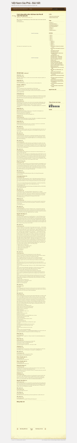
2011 (51, 40)
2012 (51, 38)
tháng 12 (52, 41)
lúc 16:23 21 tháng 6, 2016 (20, 362)
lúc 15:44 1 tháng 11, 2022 (20, 389)
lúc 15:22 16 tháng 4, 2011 (20, 94)
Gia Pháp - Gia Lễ (53, 60)
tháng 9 (52, 43)
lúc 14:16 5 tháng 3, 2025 (20, 393)
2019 (51, 35)
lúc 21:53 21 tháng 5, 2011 (20, 134)
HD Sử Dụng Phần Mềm (27, 17)
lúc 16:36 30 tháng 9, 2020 (20, 374)
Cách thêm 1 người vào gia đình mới (56, 63)
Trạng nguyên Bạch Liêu (54, 51)
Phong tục (51, 27)
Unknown (19, 115)
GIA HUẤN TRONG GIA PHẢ (55, 61)
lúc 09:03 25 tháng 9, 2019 (20, 366)
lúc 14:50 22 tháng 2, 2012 (20, 190)
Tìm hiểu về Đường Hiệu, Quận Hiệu (56, 62)
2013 (51, 37)
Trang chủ (31, 429)
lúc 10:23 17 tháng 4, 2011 (20, 122)
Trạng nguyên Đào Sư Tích (55, 55)
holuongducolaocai (21, 176)
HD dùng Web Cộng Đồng (54, 25)
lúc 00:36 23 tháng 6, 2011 (20, 162)
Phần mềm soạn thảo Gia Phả (54, 16)
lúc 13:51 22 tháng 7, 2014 (20, 294)
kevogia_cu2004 (20, 84)
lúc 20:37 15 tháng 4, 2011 (20, 76)
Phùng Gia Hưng (20, 365)
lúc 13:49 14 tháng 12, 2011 (20, 177)
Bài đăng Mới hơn (24, 428)
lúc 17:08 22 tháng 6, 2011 (20, 150)
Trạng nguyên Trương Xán (55, 50)
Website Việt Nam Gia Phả (54, 17)
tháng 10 (52, 42)
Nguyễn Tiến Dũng (21, 213)
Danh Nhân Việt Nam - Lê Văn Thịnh (56, 57)
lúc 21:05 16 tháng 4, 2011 (20, 109)
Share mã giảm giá (21, 357)
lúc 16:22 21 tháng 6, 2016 (20, 358)
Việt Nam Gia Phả (52, 30)
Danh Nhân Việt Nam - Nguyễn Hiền (56, 56)
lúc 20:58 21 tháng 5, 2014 (20, 215)
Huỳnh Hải (19, 80)
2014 (51, 36)
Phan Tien (19, 333)
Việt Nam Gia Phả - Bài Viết (25, 3)
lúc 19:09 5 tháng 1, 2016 (20, 347)
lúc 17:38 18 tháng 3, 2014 (20, 207)
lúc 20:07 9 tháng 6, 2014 (20, 253)
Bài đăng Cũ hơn (39, 428)
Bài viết (51, 22)
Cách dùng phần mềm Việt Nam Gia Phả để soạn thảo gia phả (30, 15)
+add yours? (26, 73)
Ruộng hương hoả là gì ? (55, 66)
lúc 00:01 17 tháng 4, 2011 (20, 117)
